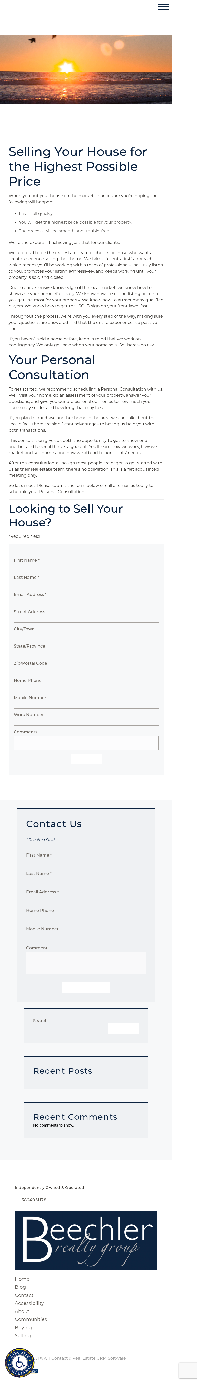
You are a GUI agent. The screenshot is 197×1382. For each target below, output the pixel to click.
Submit (86, 759)
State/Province (29, 646)
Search (40, 1020)
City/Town (24, 629)
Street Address (29, 611)
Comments (25, 732)
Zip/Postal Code (30, 663)
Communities (31, 1319)
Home (22, 1279)
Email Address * (30, 594)
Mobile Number (30, 697)
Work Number (29, 714)
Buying (23, 1327)
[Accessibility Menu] (20, 1362)
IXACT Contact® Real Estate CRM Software (82, 1358)
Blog (20, 1287)
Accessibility (29, 1303)
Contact (24, 1295)
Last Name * (26, 577)
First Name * (27, 560)
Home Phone (28, 680)
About (22, 1311)
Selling (23, 1335)
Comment (37, 948)
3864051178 (34, 1200)
